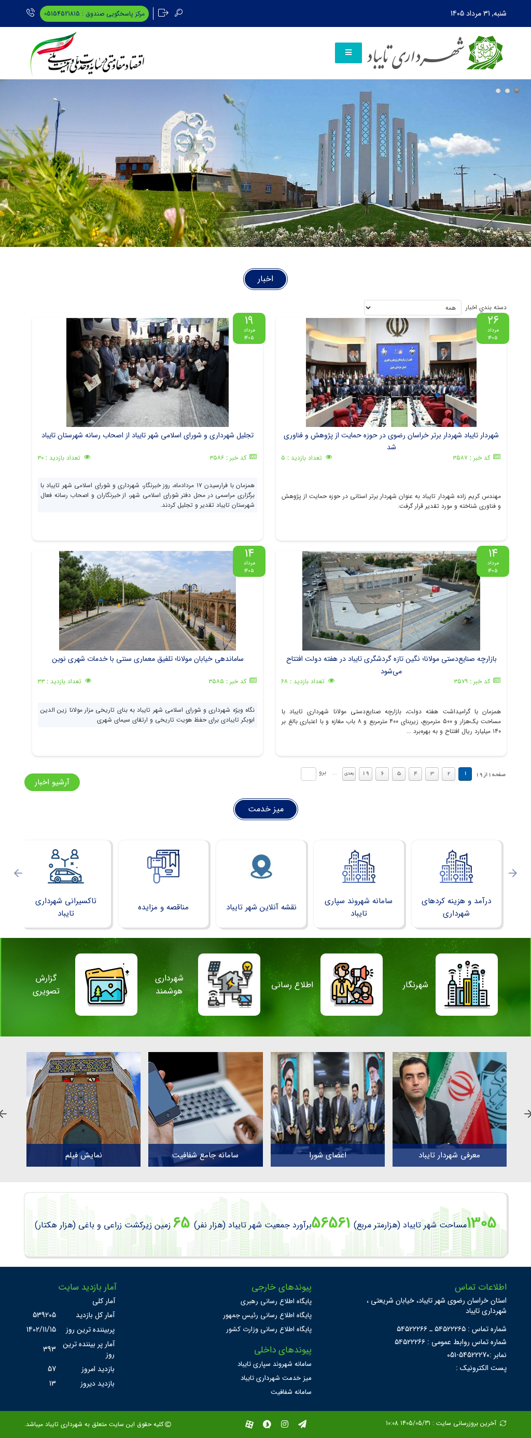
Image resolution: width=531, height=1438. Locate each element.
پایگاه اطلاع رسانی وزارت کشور (269, 1329)
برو (322, 772)
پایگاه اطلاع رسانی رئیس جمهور (267, 1315)
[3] (517, 90)
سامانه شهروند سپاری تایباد (274, 1364)
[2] (507, 90)
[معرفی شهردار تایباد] (450, 1100)
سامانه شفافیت (291, 1392)
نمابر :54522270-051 (477, 1355)
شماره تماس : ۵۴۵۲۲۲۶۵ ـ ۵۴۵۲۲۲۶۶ (452, 1329)
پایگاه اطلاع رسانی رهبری (276, 1301)
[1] (498, 90)
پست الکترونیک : (481, 1368)
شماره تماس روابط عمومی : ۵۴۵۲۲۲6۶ (451, 1342)
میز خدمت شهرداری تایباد (276, 1378)
